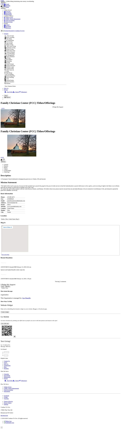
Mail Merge (9, 73)
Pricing (6, 90)
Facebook (6, 395)
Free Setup (9, 39)
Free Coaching (10, 37)
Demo (7, 7)
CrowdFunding (10, 53)
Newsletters (9, 59)
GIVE (2, 157)
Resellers (6, 368)
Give (5, 353)
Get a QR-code (4, 323)
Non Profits (8, 13)
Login (7, 4)
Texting (8, 58)
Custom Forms (10, 68)
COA (7, 79)
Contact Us (7, 361)
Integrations (7, 391)
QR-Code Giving (11, 46)
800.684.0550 (4, 415)
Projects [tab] (6, 166)
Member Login (10, 67)
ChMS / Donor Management (12, 19)
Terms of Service (8, 401)
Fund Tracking (10, 77)
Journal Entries (10, 80)
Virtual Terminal (10, 52)
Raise (6, 352)
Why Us (6, 88)
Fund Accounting (9, 20)
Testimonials (7, 365)
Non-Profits (7, 375)
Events (8, 62)
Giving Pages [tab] (7, 170)
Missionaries (8, 14)
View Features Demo (10, 86)
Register (8, 5)
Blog (5, 367)
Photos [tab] (5, 167)
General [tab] (6, 164)
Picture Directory (10, 65)
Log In (7, 99)
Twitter (6, 397)
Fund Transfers (10, 81)
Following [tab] (6, 172)
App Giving (9, 43)
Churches (8, 11)
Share (3, 161)
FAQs (5, 362)
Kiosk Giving (9, 22)
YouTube (6, 398)
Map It (17, 219)
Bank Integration (10, 76)
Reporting (9, 61)
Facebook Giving (10, 47)
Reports (8, 83)
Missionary (8, 28)
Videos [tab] (6, 169)
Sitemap (6, 404)
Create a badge (5, 312)
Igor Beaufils (26, 298)
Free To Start (10, 36)
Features (6, 33)
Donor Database (10, 56)
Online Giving (9, 17)
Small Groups (10, 64)
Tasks (7, 71)
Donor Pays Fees (10, 50)
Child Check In (10, 70)
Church (7, 25)
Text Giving (9, 41)
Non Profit (8, 26)
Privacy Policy (8, 403)
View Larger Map (5, 254)
